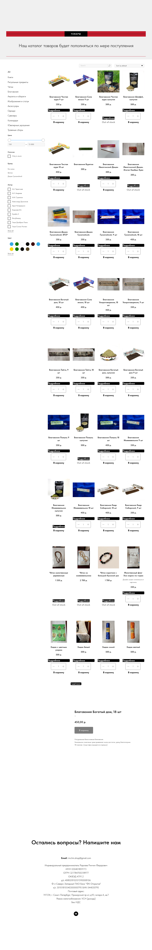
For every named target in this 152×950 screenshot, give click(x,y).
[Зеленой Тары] (17, 244)
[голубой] (38, 244)
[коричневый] (27, 249)
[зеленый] (17, 249)
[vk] (76, 914)
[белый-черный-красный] (27, 244)
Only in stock (17, 156)
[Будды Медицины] (11, 244)
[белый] (22, 244)
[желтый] (11, 249)
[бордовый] (33, 244)
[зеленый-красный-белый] (22, 249)
